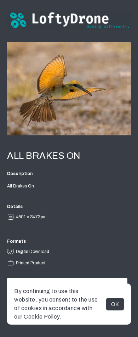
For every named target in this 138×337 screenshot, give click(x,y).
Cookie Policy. (42, 317)
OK (115, 304)
